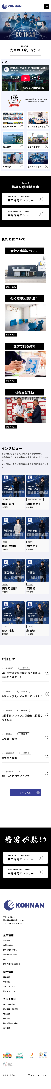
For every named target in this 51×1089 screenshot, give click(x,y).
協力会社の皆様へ (10, 950)
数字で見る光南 (9, 1004)
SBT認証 (6, 1028)
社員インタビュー (10, 991)
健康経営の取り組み (10, 1023)
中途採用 (6, 982)
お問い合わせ (8, 945)
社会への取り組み (10, 954)
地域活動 (6, 1014)
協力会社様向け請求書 (11, 964)
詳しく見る (11, 287)
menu (46, 6)
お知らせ (6, 959)
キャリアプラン (9, 986)
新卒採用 (6, 977)
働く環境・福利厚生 (10, 1009)
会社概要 (6, 940)
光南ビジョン (8, 1018)
